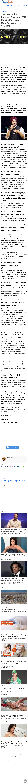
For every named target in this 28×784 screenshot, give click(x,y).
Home (3, 5)
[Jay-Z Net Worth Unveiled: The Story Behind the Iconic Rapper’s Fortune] (14, 569)
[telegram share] (20, 466)
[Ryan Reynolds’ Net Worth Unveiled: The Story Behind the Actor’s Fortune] (14, 520)
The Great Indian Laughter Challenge (14, 481)
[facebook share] (2, 466)
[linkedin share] (15, 466)
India (19, 5)
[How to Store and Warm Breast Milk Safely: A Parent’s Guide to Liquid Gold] (14, 623)
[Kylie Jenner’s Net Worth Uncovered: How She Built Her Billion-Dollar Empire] (14, 545)
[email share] (10, 466)
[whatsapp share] (18, 466)
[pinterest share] (12, 466)
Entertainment (14, 5)
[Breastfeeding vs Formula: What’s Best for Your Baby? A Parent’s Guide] (14, 650)
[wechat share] (23, 466)
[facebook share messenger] (5, 466)
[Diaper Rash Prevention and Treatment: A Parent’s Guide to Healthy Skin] (14, 704)
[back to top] (25, 781)
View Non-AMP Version (17, 760)
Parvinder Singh (4, 478)
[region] (14, 56)
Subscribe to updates (13, 447)
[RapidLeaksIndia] (7, 2)
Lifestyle (7, 5)
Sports (23, 5)
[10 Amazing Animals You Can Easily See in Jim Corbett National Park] (14, 597)
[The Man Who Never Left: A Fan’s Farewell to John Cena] (14, 677)
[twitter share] (7, 466)
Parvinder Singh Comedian (15, 478)
